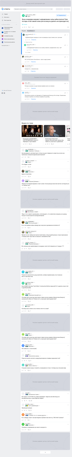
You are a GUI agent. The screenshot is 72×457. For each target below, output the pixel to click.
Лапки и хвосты (33, 365)
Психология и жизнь (34, 356)
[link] (32, 135)
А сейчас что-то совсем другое (37, 415)
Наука (28, 16)
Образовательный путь (35, 295)
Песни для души (33, 223)
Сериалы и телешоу (34, 151)
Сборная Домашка (34, 181)
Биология (31, 171)
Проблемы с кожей (33, 211)
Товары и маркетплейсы (35, 453)
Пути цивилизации (33, 405)
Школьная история (34, 394)
